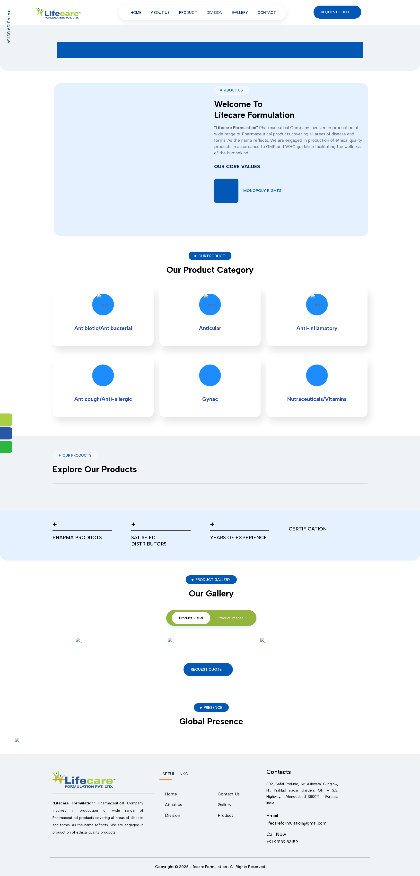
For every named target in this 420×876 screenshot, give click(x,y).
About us (160, 12)
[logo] (58, 12)
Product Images (231, 618)
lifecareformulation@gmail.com (296, 823)
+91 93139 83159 (8, 26)
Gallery (240, 12)
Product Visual (191, 618)
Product (188, 12)
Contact (266, 12)
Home (136, 12)
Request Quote (337, 12)
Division (214, 12)
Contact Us (229, 794)
